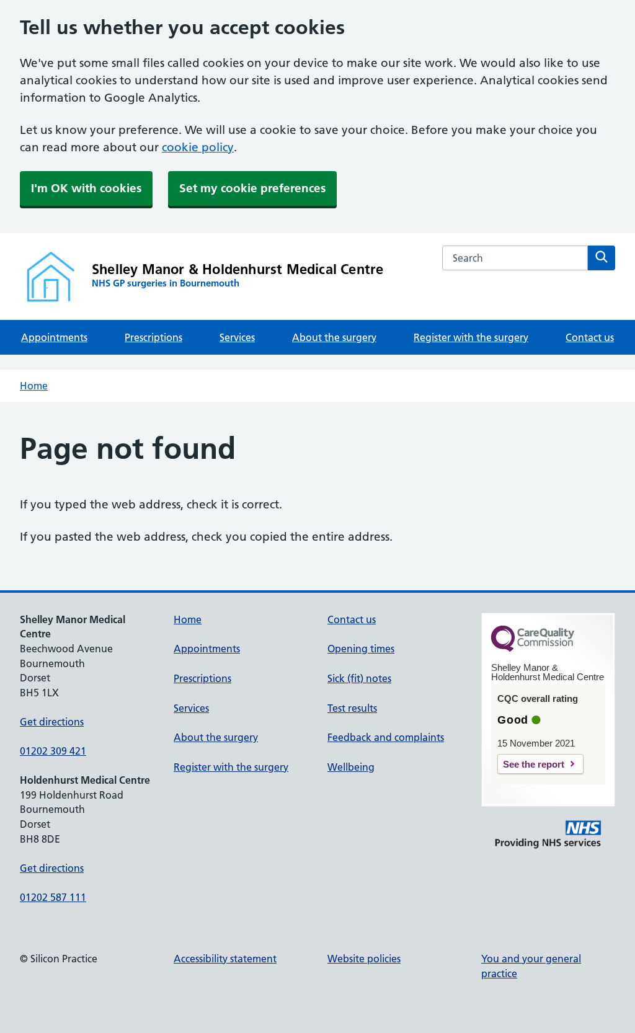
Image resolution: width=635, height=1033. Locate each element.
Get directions (52, 722)
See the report (533, 764)
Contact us (590, 337)
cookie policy (198, 147)
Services (237, 337)
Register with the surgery (471, 337)
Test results (352, 708)
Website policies (364, 958)
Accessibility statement (225, 958)
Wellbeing (351, 767)
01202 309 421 (53, 751)
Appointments (54, 337)
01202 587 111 (53, 897)
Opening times (360, 648)
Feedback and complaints (385, 737)
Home (34, 385)
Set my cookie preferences (252, 188)
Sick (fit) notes (359, 678)
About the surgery (334, 337)
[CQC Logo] (532, 649)
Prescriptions (153, 337)
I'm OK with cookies (86, 188)
